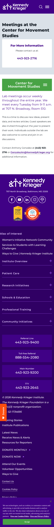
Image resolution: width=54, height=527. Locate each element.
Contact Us (8, 481)
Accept (27, 522)
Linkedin (27, 199)
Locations (8, 167)
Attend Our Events (13, 464)
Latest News (10, 432)
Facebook (11, 199)
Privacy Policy (9, 497)
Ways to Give (10, 474)
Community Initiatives (17, 321)
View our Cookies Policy (19, 516)
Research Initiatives (15, 285)
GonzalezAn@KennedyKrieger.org (30, 152)
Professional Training (16, 309)
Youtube (19, 199)
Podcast (42, 199)
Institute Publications (15, 425)
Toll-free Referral (27, 355)
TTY (27, 386)
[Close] (51, 501)
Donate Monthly (14, 449)
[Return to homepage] (20, 6)
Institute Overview (15, 261)
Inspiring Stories (12, 420)
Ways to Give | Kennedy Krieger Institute (27, 253)
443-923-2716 (27, 58)
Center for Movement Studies (24, 85)
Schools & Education (16, 297)
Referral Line (27, 340)
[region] (27, 512)
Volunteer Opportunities (17, 469)
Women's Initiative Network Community (27, 239)
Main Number (27, 370)
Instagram (34, 199)
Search (41, 7)
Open (47, 7)
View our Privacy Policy (39, 516)
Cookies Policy (9, 489)
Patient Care (10, 273)
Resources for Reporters (17, 442)
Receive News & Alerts (16, 437)
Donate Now (11, 456)
